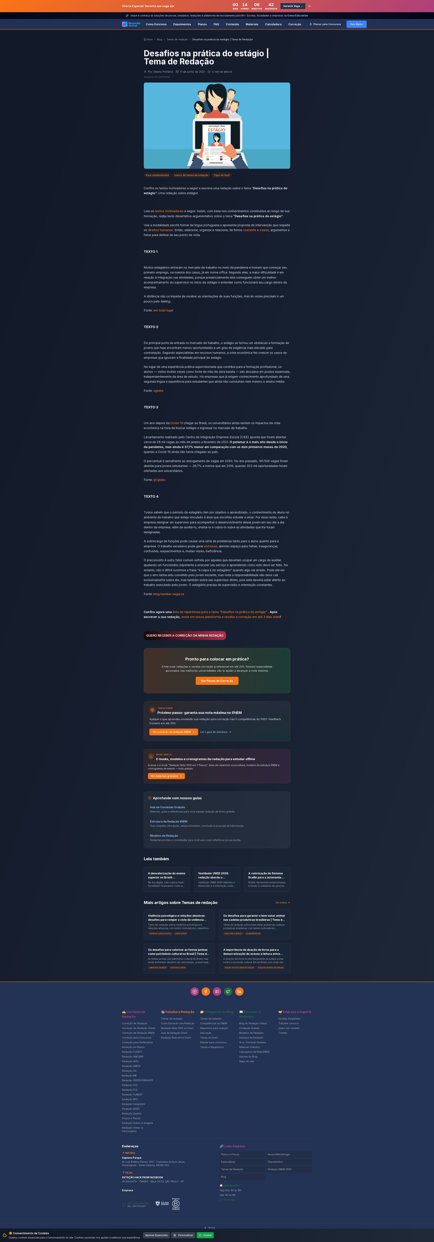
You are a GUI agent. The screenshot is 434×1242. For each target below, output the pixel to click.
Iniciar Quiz (214, 641)
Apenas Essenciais (156, 1235)
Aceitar (207, 1235)
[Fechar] (254, 593)
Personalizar (185, 1235)
